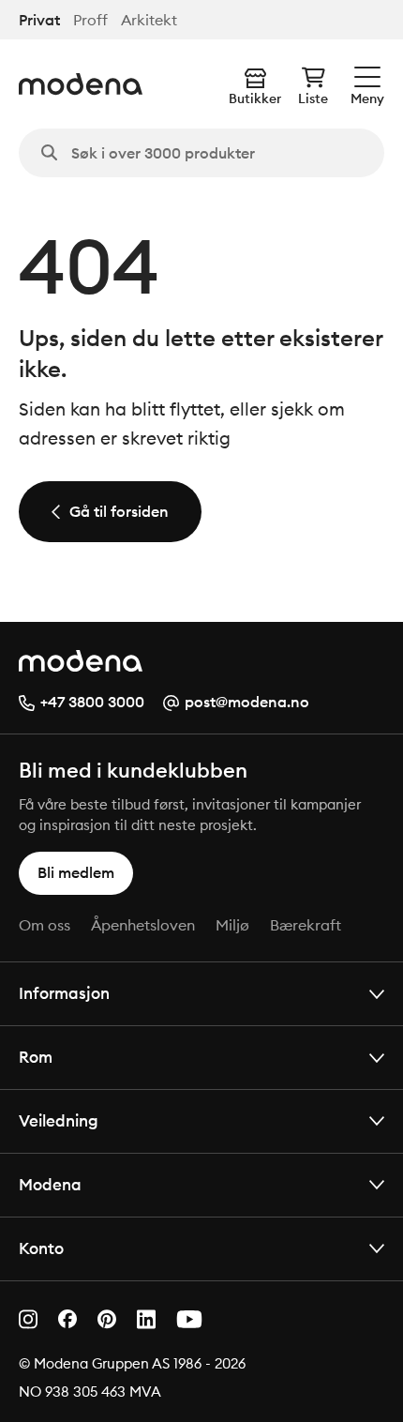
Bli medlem (75, 872)
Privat (39, 20)
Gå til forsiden (119, 511)
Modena (50, 1184)
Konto (41, 1248)
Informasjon (64, 993)
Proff (90, 20)
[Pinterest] (106, 1319)
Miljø (232, 924)
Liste (313, 98)
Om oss (44, 924)
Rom (35, 1056)
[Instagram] (28, 1319)
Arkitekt (149, 20)
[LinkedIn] (146, 1319)
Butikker (255, 98)
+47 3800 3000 (92, 701)
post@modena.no (247, 701)
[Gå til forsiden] (80, 84)
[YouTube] (189, 1319)
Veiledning (58, 1120)
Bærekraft (305, 924)
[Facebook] (67, 1318)
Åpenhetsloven (143, 924)
